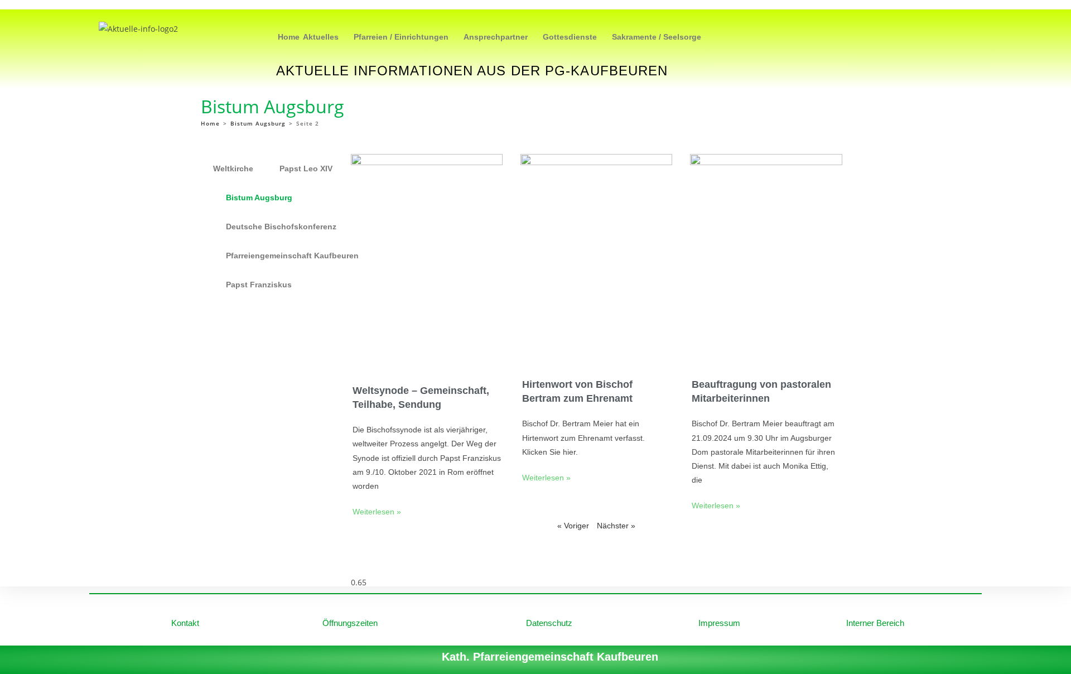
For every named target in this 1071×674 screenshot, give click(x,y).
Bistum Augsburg (259, 197)
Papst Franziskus (259, 284)
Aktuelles (321, 36)
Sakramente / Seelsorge (656, 36)
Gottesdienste (570, 36)
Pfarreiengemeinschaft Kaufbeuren (292, 255)
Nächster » (616, 525)
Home (289, 36)
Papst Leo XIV (305, 168)
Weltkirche (233, 168)
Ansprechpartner (496, 36)
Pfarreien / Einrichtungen (401, 36)
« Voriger (573, 525)
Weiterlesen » (377, 511)
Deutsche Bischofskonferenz (281, 226)
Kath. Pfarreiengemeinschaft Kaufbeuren (550, 657)
